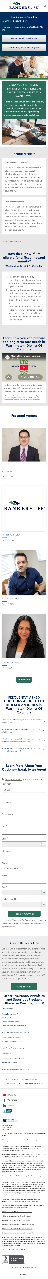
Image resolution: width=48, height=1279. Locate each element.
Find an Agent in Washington (24, 47)
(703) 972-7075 (8, 668)
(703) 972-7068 (8, 477)
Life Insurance (7, 1009)
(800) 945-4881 (13, 779)
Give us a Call (24, 987)
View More (24, 680)
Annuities (5, 1054)
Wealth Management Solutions (14, 1070)
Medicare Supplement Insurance (14, 1032)
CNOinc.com (6, 1129)
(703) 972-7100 (8, 540)
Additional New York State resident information (17, 1212)
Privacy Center (6, 1127)
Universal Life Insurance (10, 1022)
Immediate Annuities (9, 1063)
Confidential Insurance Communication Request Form (18, 1233)
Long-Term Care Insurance (12, 1048)
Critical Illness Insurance (11, 1038)
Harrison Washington (11, 535)
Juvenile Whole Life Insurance (13, 1026)
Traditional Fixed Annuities (12, 1059)
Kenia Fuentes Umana (10, 662)
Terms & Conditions (8, 1125)
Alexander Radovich (10, 599)
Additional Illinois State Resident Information (16, 1220)
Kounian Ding (7, 471)
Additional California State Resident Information (17, 1229)
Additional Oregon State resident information (16, 1216)
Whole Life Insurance (9, 1018)
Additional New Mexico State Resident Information (18, 1224)
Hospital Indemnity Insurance (13, 1041)
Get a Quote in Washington (24, 38)
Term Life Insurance (9, 1014)
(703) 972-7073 (8, 604)
